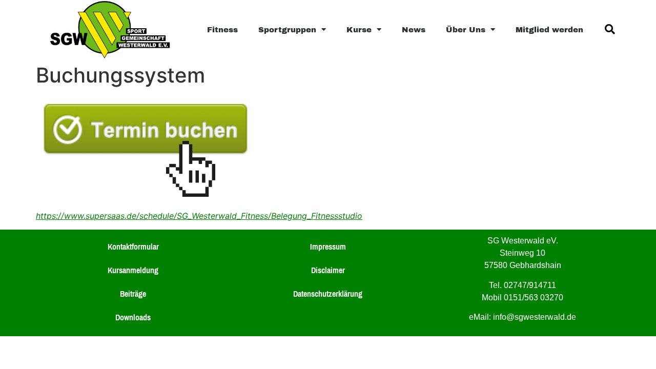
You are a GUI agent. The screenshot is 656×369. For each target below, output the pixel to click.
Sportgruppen (287, 29)
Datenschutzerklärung (327, 293)
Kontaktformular (133, 246)
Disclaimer (328, 270)
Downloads (133, 317)
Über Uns (465, 29)
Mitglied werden (549, 29)
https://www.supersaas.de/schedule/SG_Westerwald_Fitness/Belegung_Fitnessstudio (199, 216)
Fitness (222, 29)
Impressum (328, 246)
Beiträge (133, 293)
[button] (610, 29)
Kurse (359, 29)
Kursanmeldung (133, 270)
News (413, 29)
